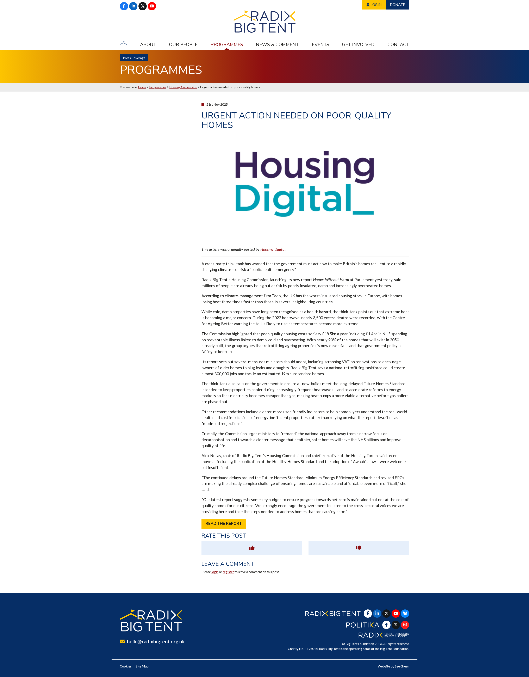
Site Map (142, 666)
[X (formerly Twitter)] (142, 6)
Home (142, 87)
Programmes (157, 87)
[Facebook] (124, 6)
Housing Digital (273, 249)
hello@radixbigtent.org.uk (156, 641)
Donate (397, 4)
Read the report (224, 523)
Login (375, 4)
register (228, 572)
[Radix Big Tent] (151, 620)
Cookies (126, 666)
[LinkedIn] (133, 6)
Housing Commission (183, 87)
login (214, 572)
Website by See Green (393, 666)
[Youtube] (152, 6)
